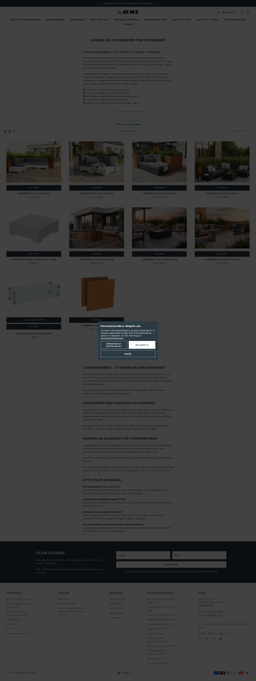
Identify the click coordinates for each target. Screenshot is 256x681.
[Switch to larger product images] (5, 131)
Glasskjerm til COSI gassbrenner (34, 333)
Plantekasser (77, 20)
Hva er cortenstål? (156, 658)
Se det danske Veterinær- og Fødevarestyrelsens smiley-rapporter (72, 611)
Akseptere (142, 345)
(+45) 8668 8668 (215, 611)
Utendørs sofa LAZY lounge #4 (222, 193)
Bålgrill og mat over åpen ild (160, 646)
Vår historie (63, 599)
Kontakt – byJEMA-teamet (19, 599)
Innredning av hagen (156, 20)
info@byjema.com (214, 615)
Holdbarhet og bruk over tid (160, 619)
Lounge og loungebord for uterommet (131, 111)
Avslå (128, 353)
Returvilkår (11, 624)
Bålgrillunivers (116, 603)
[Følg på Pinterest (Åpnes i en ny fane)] (213, 639)
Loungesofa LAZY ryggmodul (96, 325)
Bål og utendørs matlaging (26, 20)
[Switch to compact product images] (14, 131)
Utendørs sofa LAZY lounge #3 (159, 193)
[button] (230, 12)
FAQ (8, 629)
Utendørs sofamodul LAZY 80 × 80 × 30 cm (34, 259)
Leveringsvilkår (13, 619)
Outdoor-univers (117, 599)
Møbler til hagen (182, 20)
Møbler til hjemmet (208, 20)
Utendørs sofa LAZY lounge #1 (33, 193)
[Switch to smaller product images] (10, 131)
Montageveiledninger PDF (18, 633)
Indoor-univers (116, 608)
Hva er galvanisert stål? (158, 663)
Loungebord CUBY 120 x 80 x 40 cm (159, 259)
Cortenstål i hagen (156, 633)
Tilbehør (128, 24)
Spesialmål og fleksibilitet (159, 624)
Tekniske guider (117, 613)
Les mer (34, 188)
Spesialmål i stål (99, 20)
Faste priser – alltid (67, 603)
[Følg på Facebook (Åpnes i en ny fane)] (199, 639)
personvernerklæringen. (112, 338)
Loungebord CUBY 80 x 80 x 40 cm (96, 259)
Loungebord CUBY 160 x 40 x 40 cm (222, 259)
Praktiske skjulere (234, 20)
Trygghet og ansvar (156, 629)
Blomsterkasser (55, 20)
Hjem (112, 111)
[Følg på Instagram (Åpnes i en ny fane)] (206, 639)
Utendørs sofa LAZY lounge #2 (96, 193)
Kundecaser (115, 617)
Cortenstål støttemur (126, 20)
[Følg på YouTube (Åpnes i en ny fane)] (220, 639)
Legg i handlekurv (33, 320)
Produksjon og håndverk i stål (161, 615)
